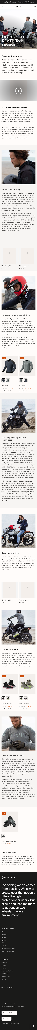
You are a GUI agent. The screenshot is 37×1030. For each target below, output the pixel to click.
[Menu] (2, 6)
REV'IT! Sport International (12, 1023)
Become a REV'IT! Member (26, 2)
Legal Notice (21, 1006)
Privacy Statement (15, 1004)
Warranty (4, 940)
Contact (4, 945)
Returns (4, 937)
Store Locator (6, 976)
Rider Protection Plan (8, 948)
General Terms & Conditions (8, 1006)
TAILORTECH (6, 973)
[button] (18, 91)
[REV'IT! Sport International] (18, 6)
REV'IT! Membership (8, 951)
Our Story (4, 962)
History (4, 965)
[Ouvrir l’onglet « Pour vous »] (33, 1026)
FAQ (3, 932)
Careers (4, 968)
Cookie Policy (5, 1004)
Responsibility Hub (7, 971)
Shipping (4, 934)
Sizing (3, 943)
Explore (4, 979)
